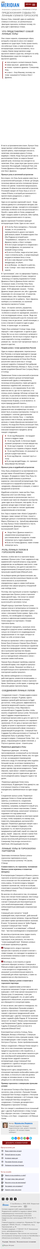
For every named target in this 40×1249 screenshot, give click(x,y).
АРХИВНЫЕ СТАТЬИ (29, 9)
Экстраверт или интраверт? (14, 1186)
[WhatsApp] (24, 1138)
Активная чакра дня (11, 1158)
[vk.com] (3, 1200)
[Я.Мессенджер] (12, 1138)
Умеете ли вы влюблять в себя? (15, 1175)
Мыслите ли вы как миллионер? (15, 1182)
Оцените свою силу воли (13, 1190)
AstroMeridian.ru (17, 1204)
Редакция (5, 1242)
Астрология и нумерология (11, 9)
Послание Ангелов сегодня (14, 1162)
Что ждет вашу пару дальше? (14, 1179)
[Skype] (30, 1138)
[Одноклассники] (18, 1138)
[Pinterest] (27, 1138)
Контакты (12, 1242)
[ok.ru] (11, 1200)
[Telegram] (21, 1138)
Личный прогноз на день (13, 1154)
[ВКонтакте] (15, 1138)
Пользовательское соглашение (26, 1242)
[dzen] (15, 1200)
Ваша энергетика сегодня (13, 1151)
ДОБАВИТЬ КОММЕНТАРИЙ (17, 1143)
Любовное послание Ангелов (14, 1165)
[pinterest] (7, 1200)
